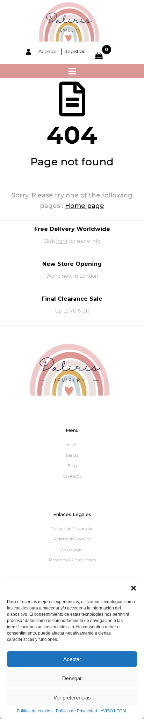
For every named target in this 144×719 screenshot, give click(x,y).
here (61, 241)
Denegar (72, 678)
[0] (103, 55)
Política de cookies (34, 711)
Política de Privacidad (76, 711)
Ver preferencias (72, 698)
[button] (133, 588)
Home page (84, 206)
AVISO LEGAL (114, 711)
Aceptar (72, 659)
